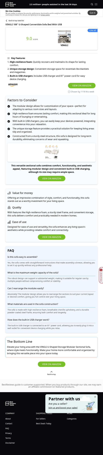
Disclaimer (10, 443)
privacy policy (45, 15)
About (8, 418)
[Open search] (92, 4)
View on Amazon (81, 85)
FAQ (7, 428)
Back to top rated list (16, 21)
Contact (8, 423)
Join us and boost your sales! (63, 407)
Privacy (8, 433)
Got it (92, 12)
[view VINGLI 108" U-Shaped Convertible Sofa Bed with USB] (64, 38)
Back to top (51, 374)
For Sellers (40, 418)
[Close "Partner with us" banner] (95, 397)
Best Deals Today (43, 423)
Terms (8, 438)
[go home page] (10, 4)
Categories (72, 418)
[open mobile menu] (96, 4)
